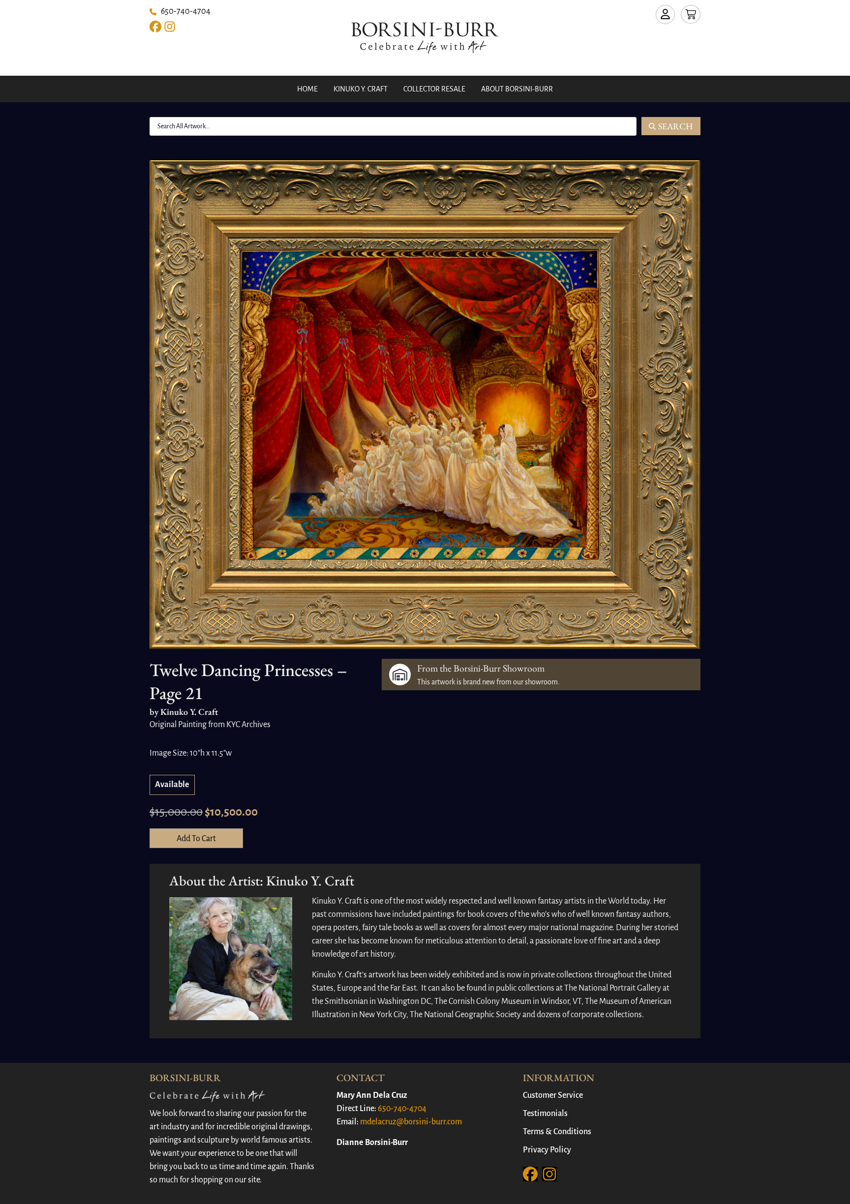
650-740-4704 (402, 1108)
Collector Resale (434, 89)
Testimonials (545, 1113)
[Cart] (690, 14)
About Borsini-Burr (517, 89)
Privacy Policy (547, 1149)
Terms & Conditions (557, 1131)
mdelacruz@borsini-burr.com (411, 1121)
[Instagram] (170, 26)
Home (307, 89)
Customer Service (553, 1095)
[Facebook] (155, 26)
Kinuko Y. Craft (361, 89)
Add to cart (196, 838)
